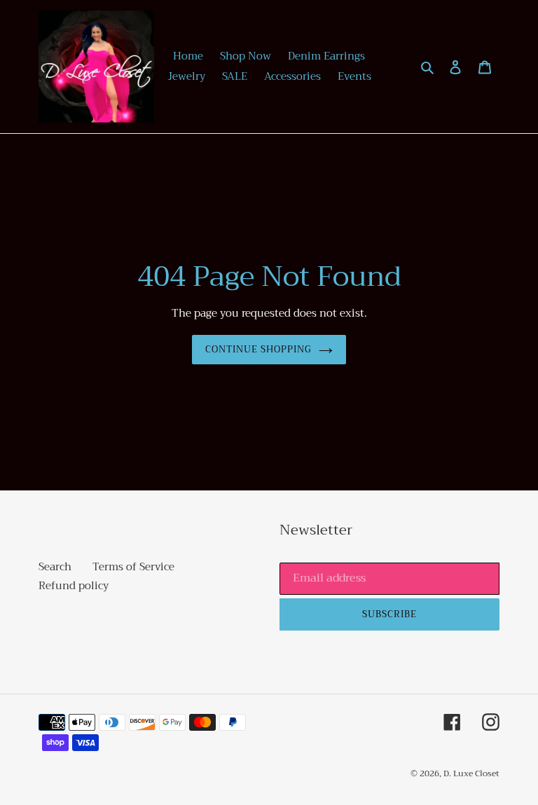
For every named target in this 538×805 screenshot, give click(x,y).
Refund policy (74, 586)
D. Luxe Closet (471, 773)
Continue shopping (258, 349)
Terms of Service (133, 567)
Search (55, 567)
